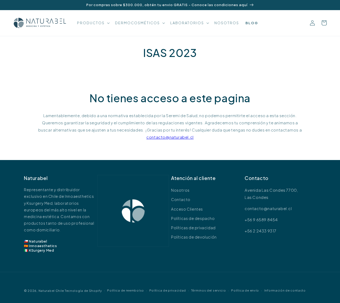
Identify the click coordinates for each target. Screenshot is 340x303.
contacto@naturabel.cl (170, 137)
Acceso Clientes (187, 209)
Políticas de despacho (193, 218)
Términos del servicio (208, 290)
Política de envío (245, 290)
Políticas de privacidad (193, 227)
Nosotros (180, 190)
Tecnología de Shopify (83, 290)
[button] (93, 23)
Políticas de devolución (194, 237)
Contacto (180, 199)
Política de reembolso (125, 290)
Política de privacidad (167, 290)
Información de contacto (285, 290)
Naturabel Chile (51, 290)
